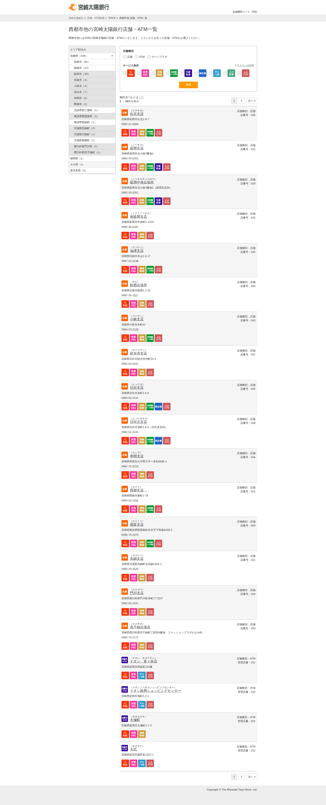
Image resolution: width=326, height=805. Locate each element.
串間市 (81, 98)
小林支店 (137, 319)
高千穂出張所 (140, 627)
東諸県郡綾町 (85, 122)
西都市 (81, 104)
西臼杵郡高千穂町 (88, 152)
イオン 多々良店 (143, 661)
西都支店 (138, 490)
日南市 (81, 79)
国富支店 (137, 524)
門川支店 (137, 593)
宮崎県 (112, 18)
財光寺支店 (138, 353)
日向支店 (137, 388)
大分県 (77, 164)
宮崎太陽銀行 (76, 18)
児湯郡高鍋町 (85, 128)
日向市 (81, 92)
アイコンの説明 (245, 65)
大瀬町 (135, 720)
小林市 (81, 85)
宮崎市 (82, 61)
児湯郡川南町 (85, 134)
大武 (133, 749)
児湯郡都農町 (85, 140)
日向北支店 (138, 422)
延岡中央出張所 (142, 182)
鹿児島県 (79, 170)
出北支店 (137, 114)
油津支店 (137, 251)
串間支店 (137, 456)
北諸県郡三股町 (86, 110)
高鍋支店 (137, 559)
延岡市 (82, 73)
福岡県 (77, 158)
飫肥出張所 (138, 285)
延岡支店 (137, 148)
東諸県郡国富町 (86, 116)
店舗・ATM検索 (96, 18)
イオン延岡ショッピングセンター (155, 691)
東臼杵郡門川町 (86, 146)
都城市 (82, 67)
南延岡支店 (138, 217)
